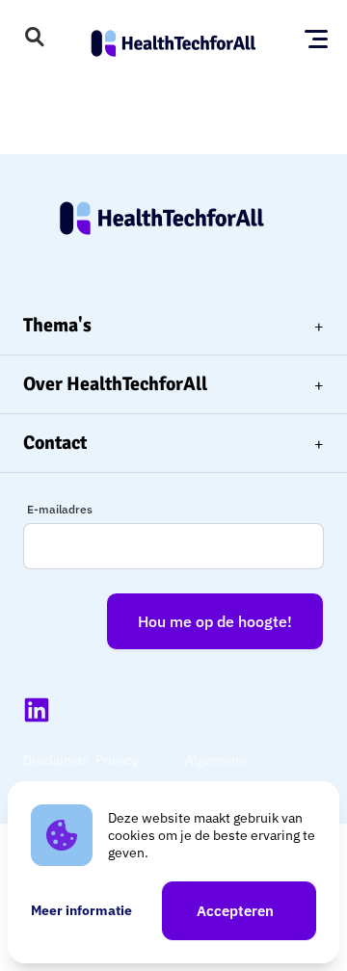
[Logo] (173, 38)
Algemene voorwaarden (224, 773)
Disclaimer (55, 760)
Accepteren (235, 911)
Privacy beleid (117, 773)
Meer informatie (81, 910)
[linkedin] (36, 709)
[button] (34, 38)
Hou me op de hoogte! (215, 621)
